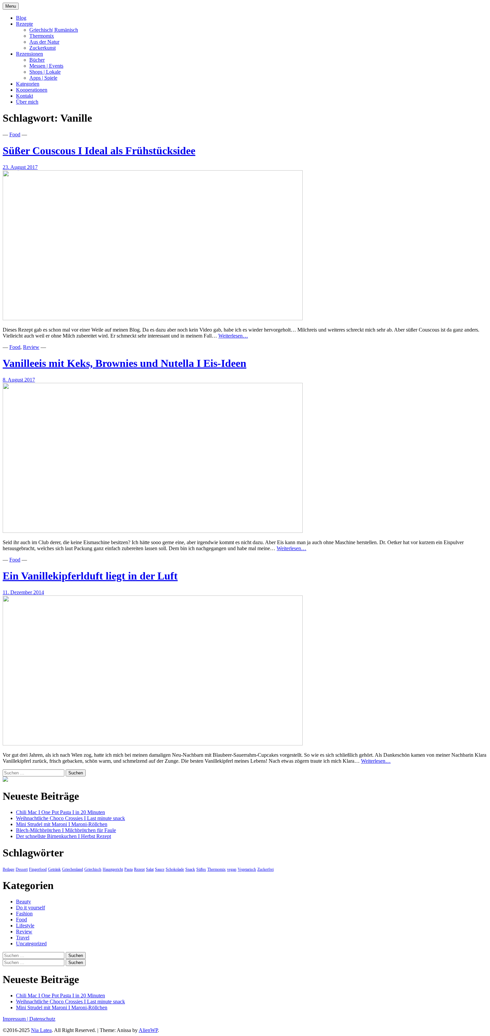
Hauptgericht (113, 869)
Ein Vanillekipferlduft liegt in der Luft (90, 576)
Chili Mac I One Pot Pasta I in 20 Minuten (60, 812)
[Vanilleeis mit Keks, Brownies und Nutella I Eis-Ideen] (153, 531)
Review (31, 347)
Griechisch (92, 869)
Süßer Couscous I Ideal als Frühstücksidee (99, 151)
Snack (190, 869)
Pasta (128, 869)
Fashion (24, 913)
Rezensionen (29, 54)
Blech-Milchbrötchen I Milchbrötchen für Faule (66, 830)
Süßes (201, 869)
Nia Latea (41, 1030)
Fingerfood (38, 869)
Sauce (159, 869)
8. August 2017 (19, 380)
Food (14, 134)
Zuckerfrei (265, 869)
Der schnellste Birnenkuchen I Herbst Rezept (63, 836)
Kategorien (27, 84)
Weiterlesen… (233, 336)
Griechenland (72, 869)
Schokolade (175, 869)
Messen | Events (46, 66)
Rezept (139, 869)
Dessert (22, 869)
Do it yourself (30, 907)
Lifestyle (25, 925)
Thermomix (41, 36)
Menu (10, 6)
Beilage (8, 869)
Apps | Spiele (43, 78)
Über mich (27, 102)
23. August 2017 (20, 167)
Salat (150, 869)
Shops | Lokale (45, 72)
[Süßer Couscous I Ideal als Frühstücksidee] (153, 318)
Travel (22, 937)
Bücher (37, 60)
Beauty (23, 901)
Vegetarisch (247, 869)
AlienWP (148, 1030)
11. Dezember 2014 (23, 592)
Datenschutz (42, 1019)
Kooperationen (31, 90)
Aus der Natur (44, 42)
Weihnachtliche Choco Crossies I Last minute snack (70, 818)
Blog (21, 18)
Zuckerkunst (42, 48)
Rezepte (24, 24)
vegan (231, 869)
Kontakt (24, 96)
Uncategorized (31, 943)
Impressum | (16, 1019)
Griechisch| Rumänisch (53, 30)
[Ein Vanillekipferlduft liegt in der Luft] (153, 743)
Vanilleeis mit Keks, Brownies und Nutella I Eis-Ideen (124, 363)
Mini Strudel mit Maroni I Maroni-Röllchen (61, 824)
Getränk (54, 869)
